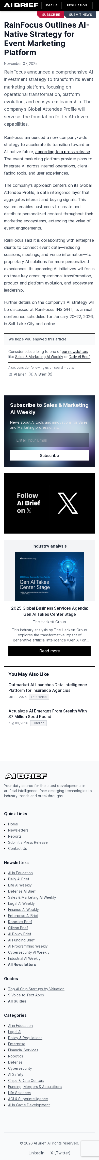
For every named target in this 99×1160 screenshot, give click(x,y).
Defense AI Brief (22, 891)
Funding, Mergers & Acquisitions (35, 1086)
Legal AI (51, 5)
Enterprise (16, 1044)
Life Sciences (19, 1093)
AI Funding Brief (21, 940)
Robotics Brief (20, 922)
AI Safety (15, 1074)
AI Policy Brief (19, 934)
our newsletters (75, 351)
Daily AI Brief (79, 356)
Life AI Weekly (20, 885)
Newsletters (18, 830)
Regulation (77, 5)
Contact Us (17, 848)
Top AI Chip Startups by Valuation (36, 989)
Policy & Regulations (25, 1038)
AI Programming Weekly (28, 946)
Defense (15, 1062)
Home (13, 824)
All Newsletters (22, 964)
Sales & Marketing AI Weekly (39, 356)
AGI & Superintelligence (28, 1099)
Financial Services (23, 1050)
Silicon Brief (18, 928)
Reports (15, 836)
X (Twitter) (61, 1152)
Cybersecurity (20, 1068)
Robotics (15, 1056)
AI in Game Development (29, 1105)
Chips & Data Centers (26, 1080)
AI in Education (20, 873)
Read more (49, 650)
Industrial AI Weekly (24, 958)
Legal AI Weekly (21, 903)
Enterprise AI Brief (23, 915)
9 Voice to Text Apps (26, 995)
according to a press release (62, 151)
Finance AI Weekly (23, 909)
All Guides (17, 1001)
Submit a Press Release (28, 842)
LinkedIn (36, 1152)
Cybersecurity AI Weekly (29, 952)
